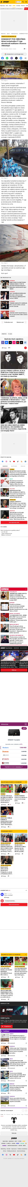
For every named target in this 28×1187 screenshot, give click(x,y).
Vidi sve (14, 670)
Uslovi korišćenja (21, 1151)
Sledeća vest (20, 322)
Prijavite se (7, 1026)
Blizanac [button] (8, 1114)
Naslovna (3, 33)
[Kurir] (4, 2)
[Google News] (25, 342)
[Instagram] (14, 342)
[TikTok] (21, 342)
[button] (25, 49)
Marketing (3, 1148)
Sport (8, 33)
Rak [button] (12, 1114)
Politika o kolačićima (22, 1148)
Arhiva (4, 1151)
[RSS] (22, 461)
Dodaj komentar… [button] (10, 901)
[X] (10, 342)
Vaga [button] (22, 1114)
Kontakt (8, 1148)
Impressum (14, 1148)
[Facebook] (6, 342)
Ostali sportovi (14, 33)
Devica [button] (18, 1114)
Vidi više (14, 1133)
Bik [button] (5, 1114)
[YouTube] (17, 342)
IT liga (10, 333)
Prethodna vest (8, 322)
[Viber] (2, 342)
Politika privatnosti (11, 1151)
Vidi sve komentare (14, 904)
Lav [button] (15, 1114)
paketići (4, 333)
